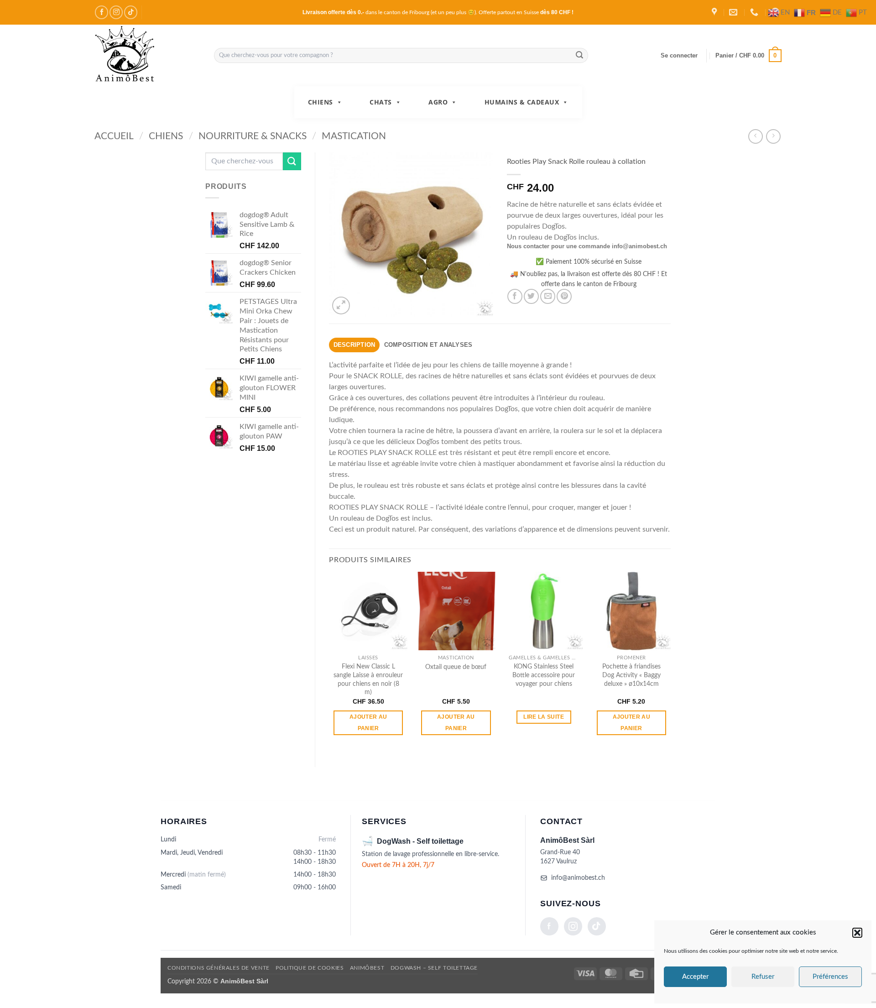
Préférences (830, 976)
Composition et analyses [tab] (428, 344)
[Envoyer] (580, 55)
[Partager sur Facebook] (514, 296)
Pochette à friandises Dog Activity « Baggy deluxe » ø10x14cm (631, 675)
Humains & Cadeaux (522, 102)
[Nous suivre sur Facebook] (101, 12)
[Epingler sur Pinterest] (564, 296)
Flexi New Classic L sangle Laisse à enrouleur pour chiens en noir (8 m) (368, 679)
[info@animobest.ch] (734, 12)
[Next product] (755, 136)
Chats (381, 102)
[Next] (670, 662)
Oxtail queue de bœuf (455, 666)
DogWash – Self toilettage (434, 968)
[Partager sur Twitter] (531, 296)
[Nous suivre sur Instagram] (116, 12)
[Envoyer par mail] (547, 296)
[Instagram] (573, 926)
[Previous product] (773, 136)
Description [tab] (354, 344)
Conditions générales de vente (218, 968)
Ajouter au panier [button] (368, 722)
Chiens (320, 102)
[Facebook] (549, 926)
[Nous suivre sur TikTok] (130, 12)
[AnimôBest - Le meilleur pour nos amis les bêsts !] (147, 55)
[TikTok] (597, 926)
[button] (857, 932)
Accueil (114, 136)
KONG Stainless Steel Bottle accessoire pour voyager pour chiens (543, 675)
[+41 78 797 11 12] (755, 12)
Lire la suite (543, 717)
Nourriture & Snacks (252, 136)
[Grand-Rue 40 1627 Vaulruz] (715, 12)
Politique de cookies (310, 968)
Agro (438, 102)
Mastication (354, 136)
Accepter (695, 976)
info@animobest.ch (578, 878)
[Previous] (329, 662)
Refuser (762, 976)
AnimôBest (367, 968)
